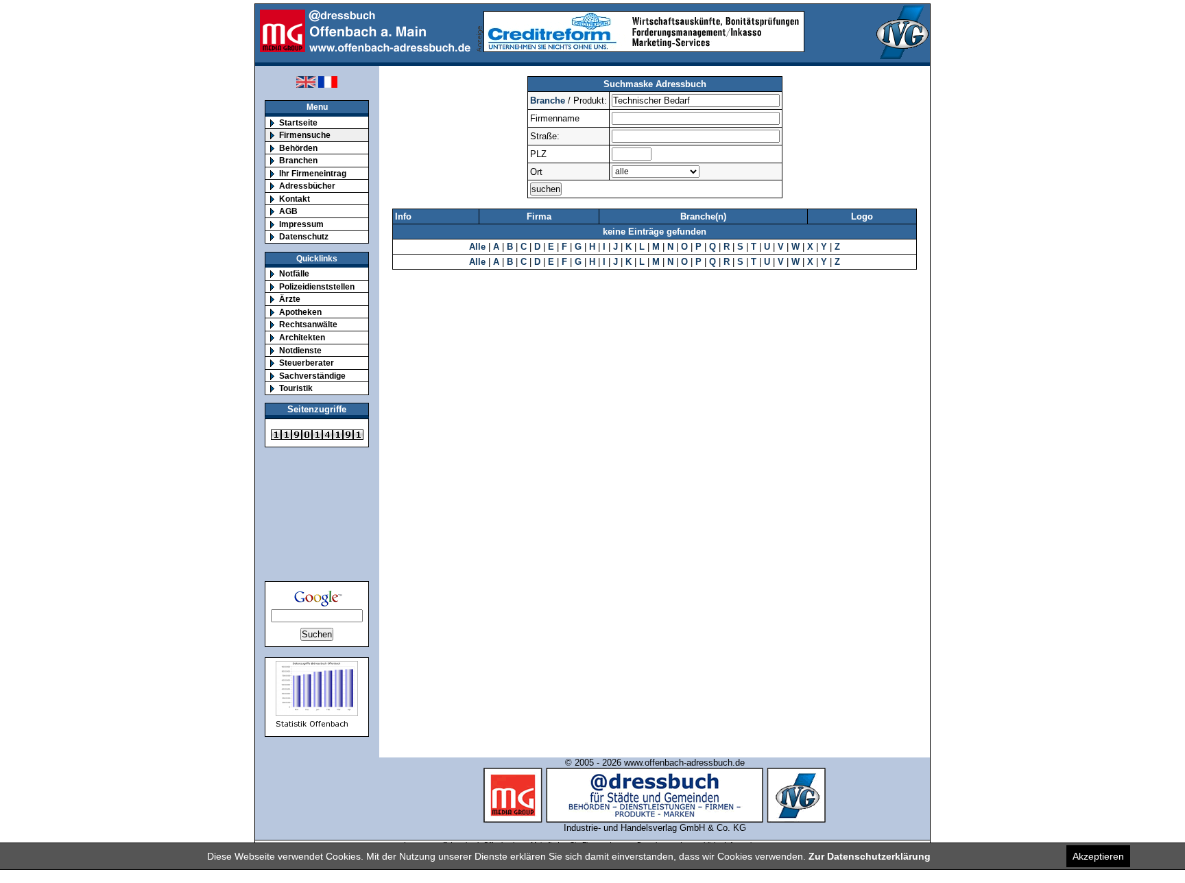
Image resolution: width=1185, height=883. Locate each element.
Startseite (298, 122)
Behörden (298, 147)
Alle (477, 247)
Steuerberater (306, 362)
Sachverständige (312, 375)
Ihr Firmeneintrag (312, 173)
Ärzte (289, 298)
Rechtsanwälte (308, 324)
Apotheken (300, 311)
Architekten (302, 337)
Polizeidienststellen (317, 286)
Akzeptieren (1098, 856)
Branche (547, 100)
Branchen (298, 160)
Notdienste (300, 350)
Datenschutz (303, 236)
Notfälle (294, 273)
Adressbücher (307, 185)
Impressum (301, 224)
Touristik (296, 388)
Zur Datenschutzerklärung (870, 856)
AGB (288, 211)
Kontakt (294, 198)
